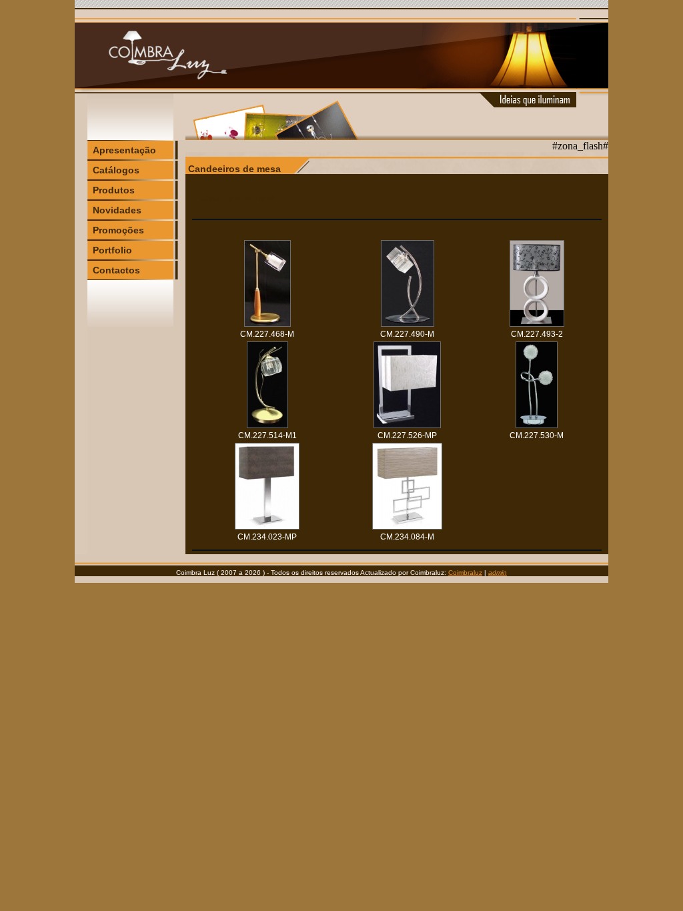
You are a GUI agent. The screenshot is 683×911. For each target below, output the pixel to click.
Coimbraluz (465, 572)
